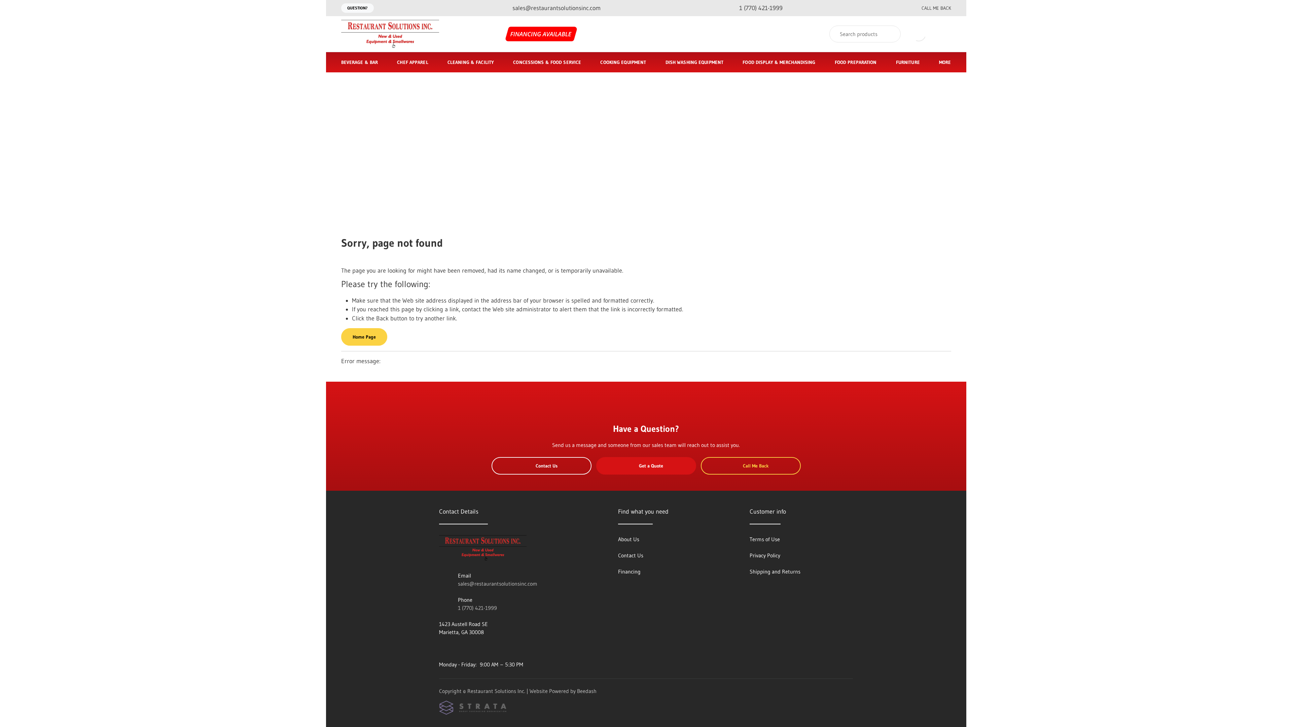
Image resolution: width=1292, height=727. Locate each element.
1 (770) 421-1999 (477, 607)
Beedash (587, 691)
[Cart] (944, 34)
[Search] (891, 34)
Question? (357, 7)
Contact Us (547, 466)
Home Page (364, 337)
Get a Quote (651, 466)
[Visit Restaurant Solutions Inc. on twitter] (470, 648)
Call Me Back (936, 8)
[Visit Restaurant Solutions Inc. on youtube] (442, 648)
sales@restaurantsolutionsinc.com (497, 583)
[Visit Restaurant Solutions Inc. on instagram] (456, 648)
